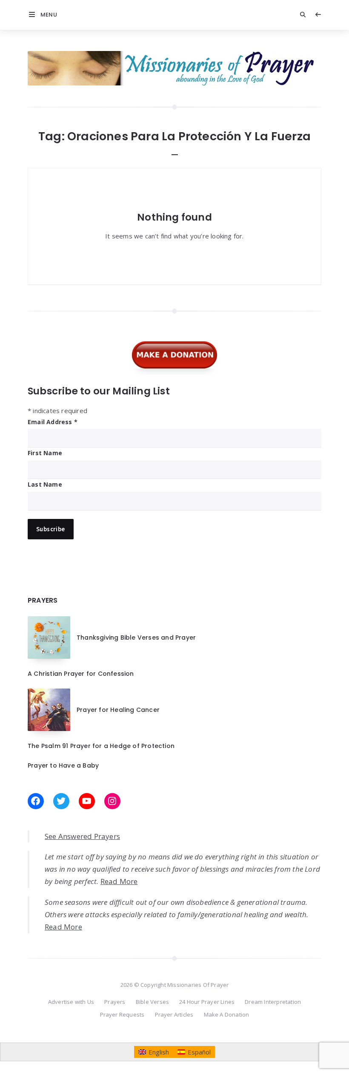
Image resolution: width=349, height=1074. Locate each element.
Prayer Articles (174, 1014)
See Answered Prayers (82, 836)
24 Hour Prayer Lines (207, 1002)
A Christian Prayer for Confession (81, 673)
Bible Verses (152, 1002)
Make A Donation (226, 1014)
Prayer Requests (122, 1014)
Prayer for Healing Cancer (118, 710)
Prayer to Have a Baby (63, 765)
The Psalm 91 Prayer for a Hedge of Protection (101, 746)
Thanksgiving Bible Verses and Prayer (136, 637)
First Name (45, 453)
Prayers (114, 1002)
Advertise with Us (71, 1002)
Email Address (52, 422)
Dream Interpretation (273, 1002)
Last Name (45, 484)
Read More (119, 881)
